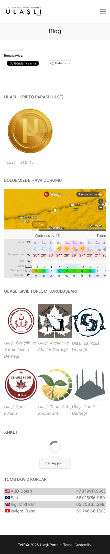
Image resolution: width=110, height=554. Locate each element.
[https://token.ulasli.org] (29, 130)
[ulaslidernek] (21, 336)
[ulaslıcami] (89, 400)
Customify (82, 545)
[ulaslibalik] (89, 336)
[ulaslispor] (21, 400)
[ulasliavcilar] (55, 336)
